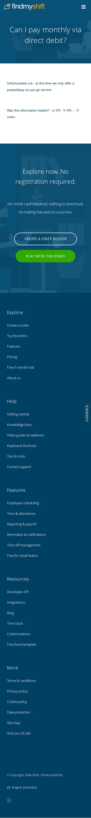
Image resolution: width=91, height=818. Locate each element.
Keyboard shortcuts (21, 445)
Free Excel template (21, 644)
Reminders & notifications (26, 534)
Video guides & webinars (25, 435)
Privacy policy (17, 691)
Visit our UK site (19, 733)
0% (68, 110)
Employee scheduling (23, 503)
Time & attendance (21, 513)
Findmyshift (15, 762)
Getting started (18, 414)
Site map (13, 722)
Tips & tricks (16, 456)
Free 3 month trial (20, 367)
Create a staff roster (45, 238)
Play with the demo (45, 256)
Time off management (23, 545)
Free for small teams (22, 555)
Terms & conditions (21, 680)
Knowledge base (19, 424)
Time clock (15, 623)
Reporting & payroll (21, 524)
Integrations (16, 602)
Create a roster (18, 325)
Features (13, 346)
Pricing (12, 356)
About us (14, 377)
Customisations (18, 633)
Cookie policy (17, 701)
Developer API (17, 591)
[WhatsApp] (9, 800)
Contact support (19, 466)
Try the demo (17, 335)
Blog (10, 612)
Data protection (18, 712)
